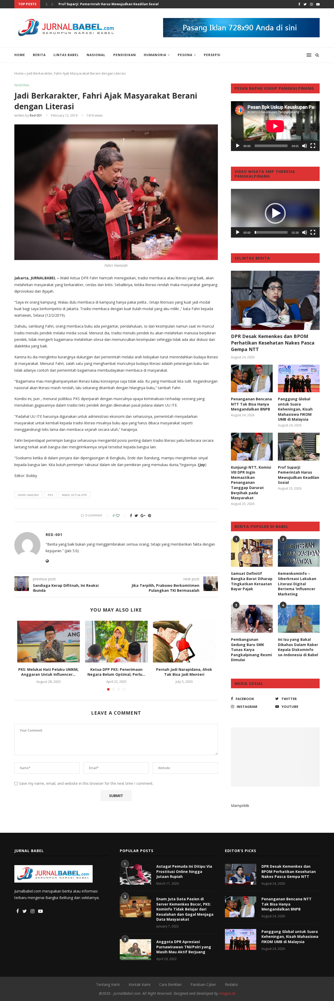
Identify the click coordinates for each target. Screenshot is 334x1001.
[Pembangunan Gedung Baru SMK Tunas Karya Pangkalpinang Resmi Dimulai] (252, 619)
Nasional (96, 55)
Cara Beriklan (170, 984)
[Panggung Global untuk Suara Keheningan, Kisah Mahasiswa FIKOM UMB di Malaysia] (299, 379)
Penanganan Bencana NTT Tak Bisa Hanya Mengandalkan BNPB (251, 404)
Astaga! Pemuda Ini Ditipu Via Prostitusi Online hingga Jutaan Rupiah (184, 871)
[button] (275, 213)
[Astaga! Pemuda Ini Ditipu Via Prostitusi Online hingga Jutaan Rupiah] (135, 874)
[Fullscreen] (312, 145)
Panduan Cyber (203, 984)
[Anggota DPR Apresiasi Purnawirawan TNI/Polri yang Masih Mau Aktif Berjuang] (135, 949)
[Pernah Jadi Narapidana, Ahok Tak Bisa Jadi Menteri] (184, 641)
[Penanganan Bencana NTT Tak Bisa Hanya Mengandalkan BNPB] (252, 379)
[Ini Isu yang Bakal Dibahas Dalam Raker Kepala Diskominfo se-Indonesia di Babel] (299, 619)
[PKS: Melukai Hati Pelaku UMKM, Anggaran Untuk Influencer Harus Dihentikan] (48, 641)
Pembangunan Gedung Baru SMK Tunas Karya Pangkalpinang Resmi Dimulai (251, 649)
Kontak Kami (139, 984)
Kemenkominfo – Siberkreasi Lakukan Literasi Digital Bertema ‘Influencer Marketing (297, 583)
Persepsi (212, 55)
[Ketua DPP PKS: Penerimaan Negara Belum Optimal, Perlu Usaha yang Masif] (116, 641)
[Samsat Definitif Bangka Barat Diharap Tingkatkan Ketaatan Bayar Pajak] (252, 553)
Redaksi (231, 984)
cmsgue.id (227, 993)
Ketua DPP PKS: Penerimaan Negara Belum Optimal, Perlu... (116, 672)
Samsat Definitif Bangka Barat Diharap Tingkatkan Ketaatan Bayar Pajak (251, 581)
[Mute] (304, 145)
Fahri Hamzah (28, 495)
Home (19, 55)
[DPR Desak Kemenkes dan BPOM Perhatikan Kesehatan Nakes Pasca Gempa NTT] (275, 300)
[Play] (237, 145)
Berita (39, 55)
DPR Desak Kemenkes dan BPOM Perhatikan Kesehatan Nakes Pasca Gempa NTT (272, 342)
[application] (275, 126)
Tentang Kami (108, 984)
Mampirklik (240, 805)
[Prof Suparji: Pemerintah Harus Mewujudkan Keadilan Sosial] (299, 447)
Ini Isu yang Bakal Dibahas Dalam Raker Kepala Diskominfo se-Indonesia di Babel (298, 647)
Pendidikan (124, 55)
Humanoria (155, 55)
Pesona (185, 55)
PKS (50, 495)
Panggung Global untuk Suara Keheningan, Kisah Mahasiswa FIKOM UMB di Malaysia (295, 409)
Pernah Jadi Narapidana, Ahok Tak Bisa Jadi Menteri (184, 672)
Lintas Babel (66, 55)
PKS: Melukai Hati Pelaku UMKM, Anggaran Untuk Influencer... (48, 672)
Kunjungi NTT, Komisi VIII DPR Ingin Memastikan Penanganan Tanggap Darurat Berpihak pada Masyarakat (251, 482)
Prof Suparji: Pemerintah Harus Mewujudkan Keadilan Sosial (108, 4)
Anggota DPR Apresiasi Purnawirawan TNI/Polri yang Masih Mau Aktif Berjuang (183, 946)
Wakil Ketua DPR (74, 495)
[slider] (271, 232)
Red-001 (36, 115)
